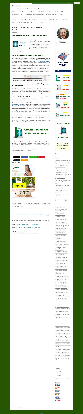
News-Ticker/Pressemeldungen (22, 22)
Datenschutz (42, 22)
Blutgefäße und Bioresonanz (60, 231)
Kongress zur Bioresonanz (60, 256)
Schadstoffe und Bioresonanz (60, 277)
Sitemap (41, 413)
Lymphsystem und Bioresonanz (61, 260)
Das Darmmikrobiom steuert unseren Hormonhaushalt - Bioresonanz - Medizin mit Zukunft (62, 328)
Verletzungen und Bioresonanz (61, 292)
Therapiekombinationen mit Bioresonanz (62, 286)
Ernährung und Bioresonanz (60, 241)
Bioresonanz (27, 204)
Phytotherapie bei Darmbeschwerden (62, 194)
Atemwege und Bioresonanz (60, 219)
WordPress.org (58, 371)
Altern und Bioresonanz (59, 213)
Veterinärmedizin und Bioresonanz (61, 293)
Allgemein (57, 212)
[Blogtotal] (57, 387)
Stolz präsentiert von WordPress (17, 407)
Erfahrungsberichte (32, 11)
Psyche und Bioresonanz (59, 272)
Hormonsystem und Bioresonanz (61, 253)
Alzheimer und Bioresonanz (60, 215)
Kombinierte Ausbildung (33, 19)
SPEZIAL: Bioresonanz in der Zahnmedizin (20, 17)
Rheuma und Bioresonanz (60, 273)
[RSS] (56, 388)
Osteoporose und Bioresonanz (61, 269)
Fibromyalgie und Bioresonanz (60, 242)
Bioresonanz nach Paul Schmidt (35, 204)
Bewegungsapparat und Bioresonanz (62, 225)
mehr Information (69, 3)
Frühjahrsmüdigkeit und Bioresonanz (62, 244)
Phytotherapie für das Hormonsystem (62, 156)
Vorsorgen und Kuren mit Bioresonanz (62, 296)
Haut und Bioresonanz (59, 248)
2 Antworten (14, 32)
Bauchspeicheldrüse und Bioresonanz (62, 223)
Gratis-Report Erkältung (17, 14)
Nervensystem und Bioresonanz (61, 267)
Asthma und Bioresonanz (60, 218)
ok (76, 3)
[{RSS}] (57, 390)
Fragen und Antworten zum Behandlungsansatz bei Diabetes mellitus (62, 330)
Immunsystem (15, 206)
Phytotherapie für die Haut (60, 178)
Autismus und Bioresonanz (60, 222)
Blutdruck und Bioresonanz (60, 229)
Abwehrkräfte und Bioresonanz (41, 203)
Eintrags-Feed (57, 368)
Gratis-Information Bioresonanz (45, 11)
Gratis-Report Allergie (58, 11)
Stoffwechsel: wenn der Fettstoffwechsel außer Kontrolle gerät (63, 338)
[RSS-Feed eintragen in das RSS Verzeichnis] (57, 383)
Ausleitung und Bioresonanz (60, 220)
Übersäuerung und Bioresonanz (61, 288)
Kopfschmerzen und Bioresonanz (61, 257)
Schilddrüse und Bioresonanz (60, 279)
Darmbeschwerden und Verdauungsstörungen (34, 14)
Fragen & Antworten (21, 11)
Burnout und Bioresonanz (60, 232)
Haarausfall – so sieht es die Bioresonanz (21, 214)
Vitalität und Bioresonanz (60, 295)
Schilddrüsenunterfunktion (52, 14)
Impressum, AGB (34, 22)
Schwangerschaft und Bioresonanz (61, 283)
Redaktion (65, 19)
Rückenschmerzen (53, 17)
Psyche (61, 14)
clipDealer (68, 378)
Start (13, 11)
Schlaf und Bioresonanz (59, 280)
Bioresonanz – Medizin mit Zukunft (26, 6)
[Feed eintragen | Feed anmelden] (57, 394)
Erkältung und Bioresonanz (60, 239)
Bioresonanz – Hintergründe (60, 228)
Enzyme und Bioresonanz (60, 237)
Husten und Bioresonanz (59, 254)
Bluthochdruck (34, 17)
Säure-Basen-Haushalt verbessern (19, 19)
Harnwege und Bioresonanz (60, 247)
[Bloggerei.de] (57, 400)
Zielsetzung (43, 19)
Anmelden (57, 367)
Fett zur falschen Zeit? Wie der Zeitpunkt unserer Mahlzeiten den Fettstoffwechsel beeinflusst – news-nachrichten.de (62, 355)
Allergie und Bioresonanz (59, 210)
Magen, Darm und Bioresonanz (61, 261)
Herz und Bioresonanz (59, 250)
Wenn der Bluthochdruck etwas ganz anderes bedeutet (27, 224)
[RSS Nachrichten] (57, 393)
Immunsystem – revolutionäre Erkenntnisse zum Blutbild (28, 227)
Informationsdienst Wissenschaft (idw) (36, 72)
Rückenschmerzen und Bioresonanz (61, 275)
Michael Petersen (31, 203)
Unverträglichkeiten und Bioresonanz (62, 289)
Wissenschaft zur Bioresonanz (54, 19)
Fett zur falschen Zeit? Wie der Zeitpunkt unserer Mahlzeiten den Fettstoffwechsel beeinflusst (62, 349)
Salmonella (20, 206)
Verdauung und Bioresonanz (60, 291)
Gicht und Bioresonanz (59, 245)
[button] (16, 157)
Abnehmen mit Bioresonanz (60, 207)
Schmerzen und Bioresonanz (60, 282)
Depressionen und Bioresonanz (61, 234)
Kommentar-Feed (58, 369)
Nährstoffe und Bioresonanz (60, 266)
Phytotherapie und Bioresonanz (61, 270)
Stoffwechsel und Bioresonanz (60, 285)
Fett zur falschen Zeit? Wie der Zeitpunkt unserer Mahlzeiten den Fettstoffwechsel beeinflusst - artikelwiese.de (62, 342)
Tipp (13, 22)
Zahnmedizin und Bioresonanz (60, 299)
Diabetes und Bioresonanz (60, 235)
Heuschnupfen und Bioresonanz (61, 251)
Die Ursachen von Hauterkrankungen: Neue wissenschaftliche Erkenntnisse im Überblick (62, 187)
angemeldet (18, 233)
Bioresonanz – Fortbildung (60, 226)
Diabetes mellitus (43, 17)
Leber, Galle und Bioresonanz (60, 258)
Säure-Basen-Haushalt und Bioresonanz (62, 276)
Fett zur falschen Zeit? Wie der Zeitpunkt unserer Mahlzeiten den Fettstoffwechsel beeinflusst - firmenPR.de (62, 335)
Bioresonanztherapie (45, 204)
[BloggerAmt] (57, 385)
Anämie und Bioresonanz (60, 216)
